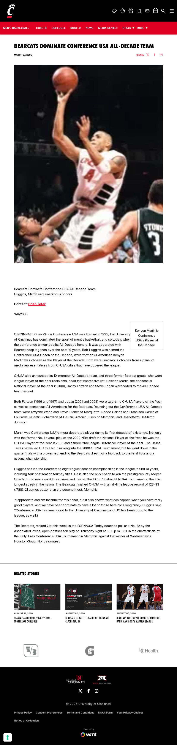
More (140, 28)
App (139, 11)
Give (131, 11)
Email (147, 11)
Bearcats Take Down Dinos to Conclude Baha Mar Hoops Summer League (139, 619)
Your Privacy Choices (130, 712)
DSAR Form (105, 712)
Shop (122, 11)
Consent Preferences (49, 712)
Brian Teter (37, 304)
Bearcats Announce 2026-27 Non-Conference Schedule (32, 619)
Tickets (114, 11)
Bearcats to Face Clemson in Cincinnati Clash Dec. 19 (87, 619)
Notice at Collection (26, 720)
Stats (127, 28)
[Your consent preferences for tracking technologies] (7, 737)
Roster (75, 28)
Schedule (59, 28)
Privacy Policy (23, 712)
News (89, 28)
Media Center (108, 28)
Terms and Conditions (80, 712)
